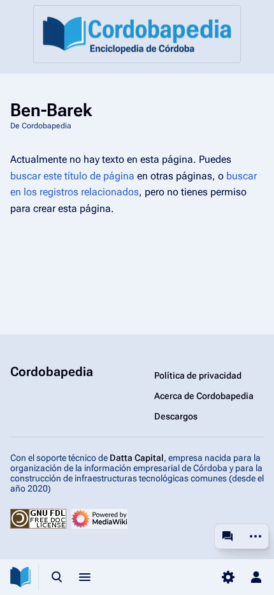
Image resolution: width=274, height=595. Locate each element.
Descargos (176, 416)
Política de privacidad (198, 375)
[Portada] (137, 34)
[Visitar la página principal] (20, 577)
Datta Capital (137, 458)
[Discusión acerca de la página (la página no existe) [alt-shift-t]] (227, 536)
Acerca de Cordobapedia (204, 396)
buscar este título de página (72, 176)
